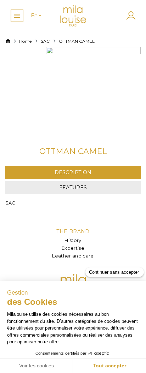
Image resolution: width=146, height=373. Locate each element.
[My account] (130, 15)
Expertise (73, 248)
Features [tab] (73, 187)
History (72, 240)
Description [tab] (73, 172)
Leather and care (73, 256)
